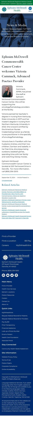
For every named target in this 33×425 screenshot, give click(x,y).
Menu (30, 11)
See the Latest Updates (24, 3)
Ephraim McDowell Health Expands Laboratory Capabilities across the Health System (16, 212)
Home (5, 29)
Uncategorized (7, 180)
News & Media (15, 29)
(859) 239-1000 (13, 270)
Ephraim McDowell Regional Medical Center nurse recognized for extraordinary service (16, 206)
